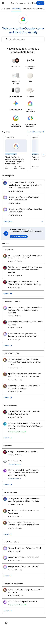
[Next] (44, 154)
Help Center (5, 9)
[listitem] (16, 153)
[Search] (6, 39)
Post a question (20, 236)
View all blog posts (34, 132)
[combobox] (23, 39)
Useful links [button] (8, 222)
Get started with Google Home (33, 9)
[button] (3, 3)
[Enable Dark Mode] (6, 622)
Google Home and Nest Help (23, 3)
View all (6, 293)
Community (16, 9)
